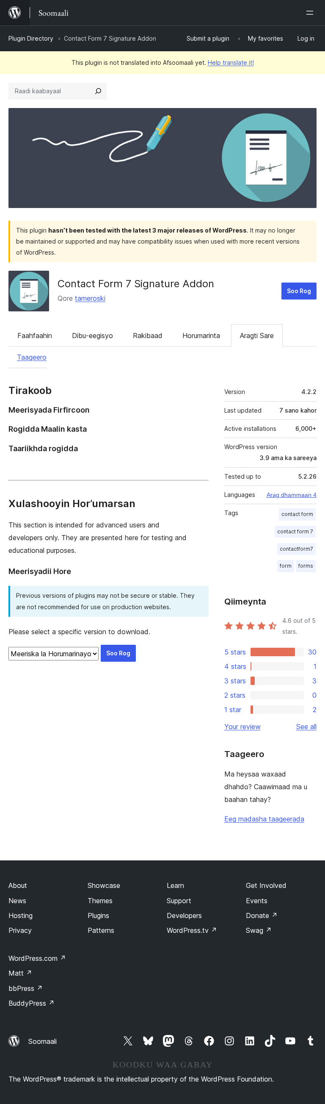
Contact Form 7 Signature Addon (136, 283)
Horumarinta (201, 335)
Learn (175, 885)
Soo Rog (299, 290)
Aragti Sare (257, 335)
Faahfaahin (34, 335)
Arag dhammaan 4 (292, 494)
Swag (259, 930)
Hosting (20, 915)
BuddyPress (31, 1003)
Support (179, 900)
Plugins (98, 915)
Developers (184, 915)
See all (306, 726)
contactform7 (296, 549)
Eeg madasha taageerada (264, 819)
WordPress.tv (192, 930)
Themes (100, 900)
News (17, 900)
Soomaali (42, 1041)
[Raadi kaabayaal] (98, 91)
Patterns (101, 930)
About (17, 885)
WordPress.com (37, 958)
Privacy (20, 930)
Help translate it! (231, 62)
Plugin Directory (30, 38)
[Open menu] (311, 12)
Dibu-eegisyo (92, 335)
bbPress (25, 988)
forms (305, 566)
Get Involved (266, 885)
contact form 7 (295, 531)
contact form (297, 514)
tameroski (90, 298)
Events (256, 900)
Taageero (32, 357)
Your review (242, 726)
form (286, 566)
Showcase (104, 885)
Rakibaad (147, 335)
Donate (262, 915)
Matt (20, 973)
